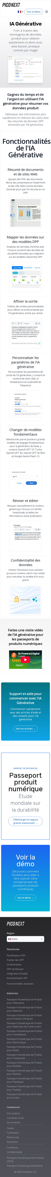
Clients (10, 1128)
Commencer (13, 1107)
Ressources (13, 1137)
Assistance (12, 1141)
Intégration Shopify (17, 973)
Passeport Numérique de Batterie (25, 1165)
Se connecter (14, 1122)
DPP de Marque (15, 969)
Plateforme (13, 949)
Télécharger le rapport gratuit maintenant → (25, 821)
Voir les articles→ (25, 728)
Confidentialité (14, 1152)
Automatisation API (17, 978)
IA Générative (14, 964)
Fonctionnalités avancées (20, 983)
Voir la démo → (25, 897)
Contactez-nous (15, 1117)
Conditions (12, 1147)
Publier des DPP (15, 960)
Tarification (13, 1132)
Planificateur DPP (16, 955)
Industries (12, 993)
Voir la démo (34, 11)
